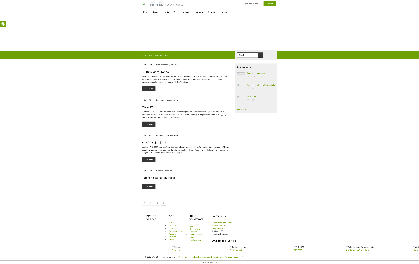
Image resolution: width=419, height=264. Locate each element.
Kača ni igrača (252, 97)
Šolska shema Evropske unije (359, 250)
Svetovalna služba (182, 12)
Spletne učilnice (251, 4)
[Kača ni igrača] (241, 99)
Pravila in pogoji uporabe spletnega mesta (210, 257)
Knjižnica (211, 12)
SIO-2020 (298, 250)
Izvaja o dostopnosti (235, 257)
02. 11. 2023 (148, 171)
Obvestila (159, 171)
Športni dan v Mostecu (256, 73)
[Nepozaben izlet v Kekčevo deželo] (241, 88)
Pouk (145, 12)
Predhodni (148, 203)
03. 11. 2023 (148, 65)
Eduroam (176, 250)
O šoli (167, 12)
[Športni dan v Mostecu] (241, 76)
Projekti (223, 12)
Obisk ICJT (149, 107)
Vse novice (174, 65)
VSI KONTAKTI (224, 241)
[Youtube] (272, 13)
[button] (3, 24)
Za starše (157, 12)
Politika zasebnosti (185, 257)
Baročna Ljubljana (154, 142)
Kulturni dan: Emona (155, 72)
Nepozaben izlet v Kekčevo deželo (261, 85)
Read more (148, 89)
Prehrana (199, 12)
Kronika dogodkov (162, 65)
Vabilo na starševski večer (158, 177)
